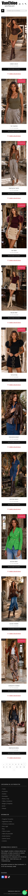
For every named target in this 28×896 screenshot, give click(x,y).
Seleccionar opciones (14, 69)
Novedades (5, 796)
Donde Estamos (6, 836)
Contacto (4, 841)
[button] (14, 74)
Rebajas (4, 808)
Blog (3, 829)
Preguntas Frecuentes (7, 819)
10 (10, 767)
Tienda (4, 789)
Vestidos (4, 794)
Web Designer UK (20, 893)
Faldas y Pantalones (7, 801)
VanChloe (6, 893)
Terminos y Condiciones (8, 824)
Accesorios (5, 791)
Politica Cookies (6, 831)
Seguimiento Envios (7, 821)
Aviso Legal (5, 826)
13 (20, 767)
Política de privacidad (7, 833)
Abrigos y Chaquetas (7, 803)
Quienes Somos (6, 838)
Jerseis (3, 806)
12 (16, 767)
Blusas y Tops (5, 798)
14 (24, 767)
